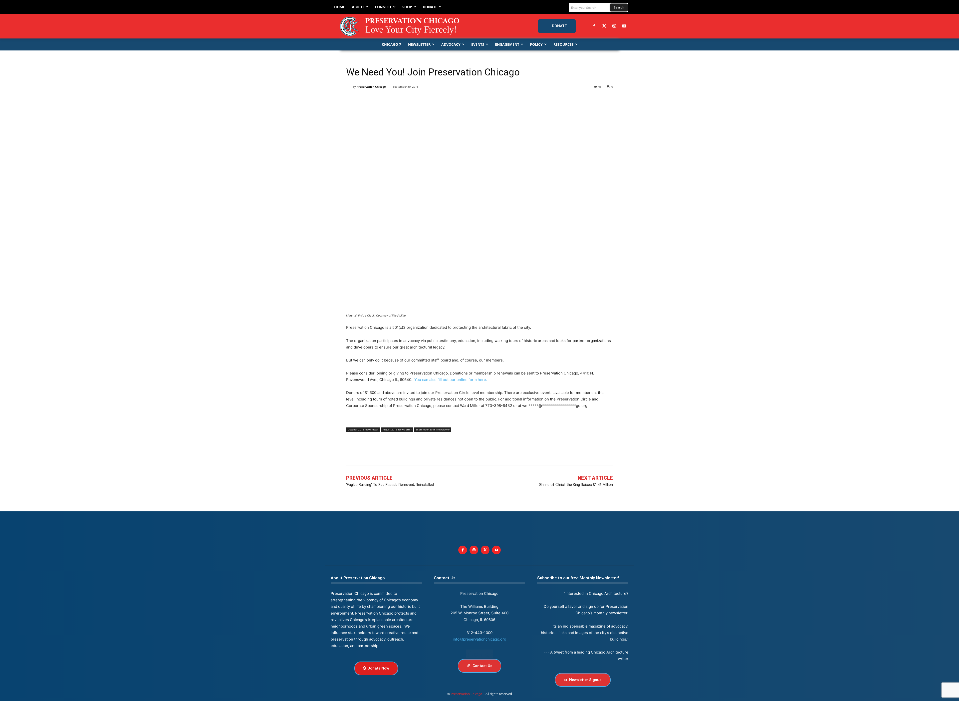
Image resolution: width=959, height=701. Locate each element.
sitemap (479, 654)
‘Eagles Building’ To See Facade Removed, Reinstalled (390, 484)
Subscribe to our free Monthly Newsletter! (578, 577)
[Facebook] (594, 26)
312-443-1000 (479, 632)
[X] (363, 99)
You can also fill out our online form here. (450, 379)
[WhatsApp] (397, 99)
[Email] (409, 99)
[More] (432, 99)
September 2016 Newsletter (433, 429)
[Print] (420, 99)
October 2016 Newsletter (363, 429)
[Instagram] (614, 26)
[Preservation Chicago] (400, 26)
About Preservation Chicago (358, 577)
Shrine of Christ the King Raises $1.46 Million (576, 484)
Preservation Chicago (371, 86)
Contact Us (445, 577)
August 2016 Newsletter (397, 429)
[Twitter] (604, 26)
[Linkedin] (374, 99)
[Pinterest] (386, 99)
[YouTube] (624, 26)
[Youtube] (496, 550)
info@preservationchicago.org (479, 639)
